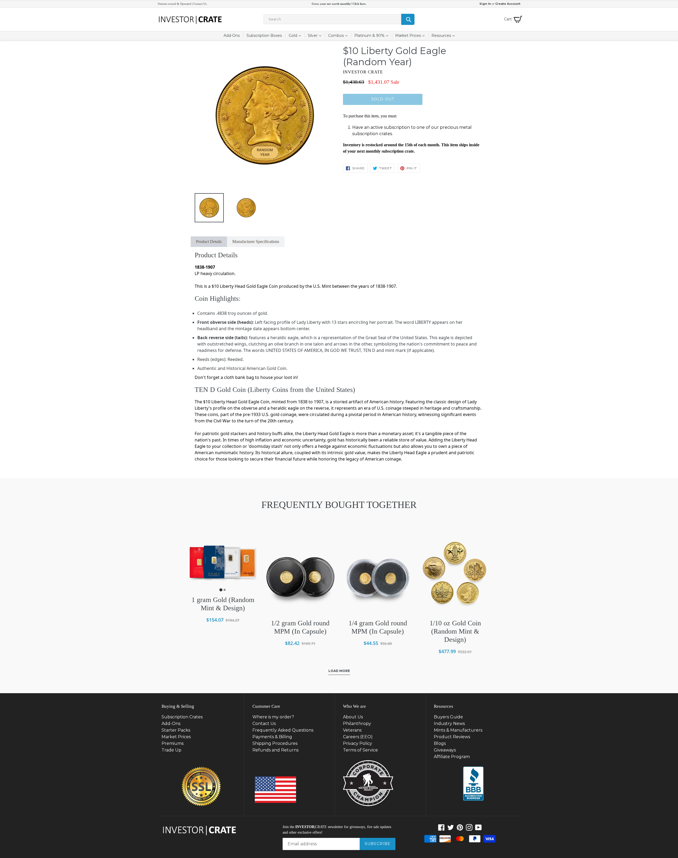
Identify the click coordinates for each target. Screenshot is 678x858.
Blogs (440, 743)
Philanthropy (357, 723)
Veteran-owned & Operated (174, 3)
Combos (339, 35)
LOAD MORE (339, 671)
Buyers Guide (448, 716)
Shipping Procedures (274, 743)
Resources (444, 35)
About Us (353, 716)
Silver (316, 35)
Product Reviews (452, 736)
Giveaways (445, 750)
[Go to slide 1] (221, 589)
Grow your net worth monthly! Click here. (339, 3)
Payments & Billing (272, 736)
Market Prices (411, 35)
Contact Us (200, 3)
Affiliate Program (452, 756)
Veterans (352, 730)
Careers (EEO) (358, 736)
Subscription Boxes (264, 35)
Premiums (173, 743)
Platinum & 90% (372, 35)
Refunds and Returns (275, 750)
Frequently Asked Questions (282, 730)
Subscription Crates (182, 716)
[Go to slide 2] (225, 590)
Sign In (485, 4)
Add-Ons (232, 35)
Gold (296, 35)
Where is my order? (273, 716)
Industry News (449, 723)
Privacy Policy (357, 743)
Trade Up (171, 750)
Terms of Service (360, 750)
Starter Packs (176, 730)
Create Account (507, 4)
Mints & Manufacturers (458, 730)
